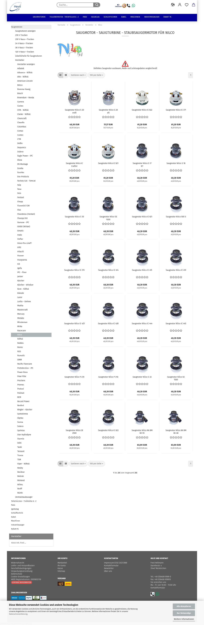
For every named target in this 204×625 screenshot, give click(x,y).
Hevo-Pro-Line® (24, 243)
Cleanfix (20, 122)
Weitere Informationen (184, 619)
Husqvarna (22, 260)
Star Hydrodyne (24, 434)
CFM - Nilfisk (22, 110)
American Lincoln (25, 81)
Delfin (19, 143)
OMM (19, 360)
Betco (19, 85)
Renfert (20, 405)
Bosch (20, 93)
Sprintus (21, 430)
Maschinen (135, 17)
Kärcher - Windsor (25, 285)
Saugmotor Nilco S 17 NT (142, 164)
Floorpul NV (22, 218)
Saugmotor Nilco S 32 (142, 377)
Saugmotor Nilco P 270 (74, 377)
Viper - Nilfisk (23, 464)
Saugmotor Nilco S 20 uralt (74, 111)
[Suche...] (96, 4)
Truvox (20, 455)
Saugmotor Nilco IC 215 (74, 270)
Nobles (20, 343)
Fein (19, 193)
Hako (19, 235)
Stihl (19, 443)
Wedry (20, 468)
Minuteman (22, 322)
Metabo (20, 318)
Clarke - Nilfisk (23, 114)
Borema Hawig (23, 89)
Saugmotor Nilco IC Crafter (74, 164)
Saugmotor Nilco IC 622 (142, 110)
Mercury (20, 314)
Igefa (19, 268)
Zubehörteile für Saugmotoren (28, 56)
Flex (19, 210)
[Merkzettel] (186, 5)
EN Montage (22, 164)
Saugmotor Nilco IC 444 (142, 323)
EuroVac (20, 172)
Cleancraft (22, 118)
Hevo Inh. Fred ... (18, 543)
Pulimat (20, 393)
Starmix (20, 439)
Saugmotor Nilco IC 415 (142, 270)
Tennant (20, 451)
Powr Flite (21, 376)
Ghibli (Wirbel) (23, 226)
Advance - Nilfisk (24, 72)
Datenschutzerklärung (18, 614)
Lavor (19, 297)
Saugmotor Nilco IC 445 (176, 323)
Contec (20, 135)
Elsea (19, 160)
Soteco (20, 426)
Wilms (20, 484)
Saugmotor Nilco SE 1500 (176, 378)
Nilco (19, 335)
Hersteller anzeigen (26, 64)
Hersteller (19, 60)
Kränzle (20, 293)
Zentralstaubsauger (23, 497)
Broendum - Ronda (25, 97)
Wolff (19, 489)
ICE (18, 264)
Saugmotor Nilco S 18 (176, 163)
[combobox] (78, 75)
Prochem (21, 380)
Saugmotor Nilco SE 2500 (74, 431)
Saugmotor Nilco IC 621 (108, 163)
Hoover (20, 256)
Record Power (23, 401)
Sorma (20, 422)
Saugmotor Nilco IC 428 (108, 323)
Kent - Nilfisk (23, 289)
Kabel (123, 17)
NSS (19, 351)
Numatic (21, 355)
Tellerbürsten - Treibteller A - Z (64, 17)
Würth (20, 493)
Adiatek (20, 68)
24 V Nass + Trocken (24, 43)
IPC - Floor (22, 272)
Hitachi (20, 251)
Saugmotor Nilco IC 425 (74, 323)
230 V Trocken (21, 35)
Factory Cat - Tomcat (26, 181)
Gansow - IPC (23, 222)
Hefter (20, 239)
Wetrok (20, 476)
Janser (20, 276)
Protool (20, 389)
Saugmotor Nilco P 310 (108, 377)
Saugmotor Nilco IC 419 (176, 270)
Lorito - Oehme (24, 301)
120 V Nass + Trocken (24, 52)
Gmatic (20, 231)
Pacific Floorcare (24, 364)
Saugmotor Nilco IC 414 (108, 270)
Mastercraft (22, 310)
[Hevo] (16, 7)
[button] (172, 5)
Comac (20, 131)
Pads (85, 17)
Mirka (19, 326)
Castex (20, 106)
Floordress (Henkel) (26, 214)
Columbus (21, 127)
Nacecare (21, 330)
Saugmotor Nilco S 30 (74, 217)
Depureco (21, 147)
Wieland (21, 480)
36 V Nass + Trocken (24, 47)
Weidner (21, 472)
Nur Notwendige (184, 613)
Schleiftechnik (110, 17)
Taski (19, 447)
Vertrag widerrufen (21, 582)
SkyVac (20, 418)
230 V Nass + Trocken (24, 39)
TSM (19, 459)
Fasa (19, 189)
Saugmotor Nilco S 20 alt (108, 111)
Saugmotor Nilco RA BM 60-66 (176, 431)
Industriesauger (151, 17)
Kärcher (20, 280)
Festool (20, 197)
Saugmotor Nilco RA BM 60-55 (142, 431)
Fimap (20, 201)
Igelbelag (95, 17)
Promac (20, 385)
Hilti (19, 247)
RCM (19, 397)
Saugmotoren (39, 17)
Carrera (20, 102)
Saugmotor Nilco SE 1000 (108, 218)
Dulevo (20, 151)
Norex (20, 347)
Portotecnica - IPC (25, 368)
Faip (19, 185)
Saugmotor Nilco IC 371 (176, 110)
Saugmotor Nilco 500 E (176, 217)
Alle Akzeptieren (184, 606)
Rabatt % (167, 17)
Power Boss (22, 372)
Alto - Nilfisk (22, 77)
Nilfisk (20, 339)
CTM (19, 139)
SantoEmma (22, 414)
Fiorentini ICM (23, 206)
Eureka (20, 168)
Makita (20, 305)
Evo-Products (23, 176)
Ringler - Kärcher (24, 409)
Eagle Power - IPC (25, 156)
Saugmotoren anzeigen (25, 31)
